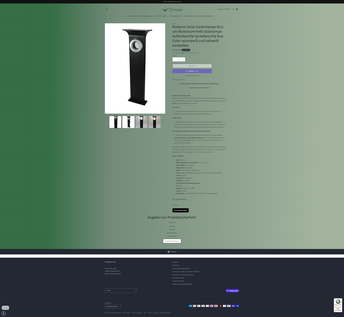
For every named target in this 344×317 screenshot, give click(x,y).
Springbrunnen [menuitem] (145, 16)
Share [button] (176, 205)
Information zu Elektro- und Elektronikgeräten (186, 271)
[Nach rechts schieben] (163, 122)
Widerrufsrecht (126, 312)
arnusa (110, 312)
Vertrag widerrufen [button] (180, 210)
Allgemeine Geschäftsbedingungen (182, 284)
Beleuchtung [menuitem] (175, 16)
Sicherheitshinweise (172, 241)
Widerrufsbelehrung (178, 278)
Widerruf (173, 252)
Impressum (175, 262)
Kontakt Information (178, 281)
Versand (182, 52)
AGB (145, 312)
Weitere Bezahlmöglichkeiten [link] (192, 75)
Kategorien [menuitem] (133, 16)
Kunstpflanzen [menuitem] (161, 16)
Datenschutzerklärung (137, 312)
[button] (107, 9)
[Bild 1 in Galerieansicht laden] (115, 122)
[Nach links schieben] (107, 122)
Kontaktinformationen (165, 312)
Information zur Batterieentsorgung (182, 275)
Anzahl (174, 56)
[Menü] (341, 299)
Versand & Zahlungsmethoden (181, 268)
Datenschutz (176, 265)
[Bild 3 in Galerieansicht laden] (141, 122)
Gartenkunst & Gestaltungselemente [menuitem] (198, 16)
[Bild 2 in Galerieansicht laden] (128, 122)
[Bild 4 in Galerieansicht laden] (155, 122)
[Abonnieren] (135, 290)
